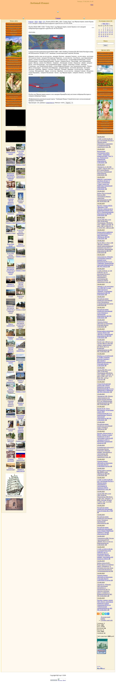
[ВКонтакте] (108, 614)
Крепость (11, 213)
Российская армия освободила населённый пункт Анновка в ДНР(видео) (104, 426)
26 (112, 34)
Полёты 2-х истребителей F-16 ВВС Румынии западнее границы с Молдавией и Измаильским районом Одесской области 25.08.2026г (105, 360)
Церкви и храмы (21, 201)
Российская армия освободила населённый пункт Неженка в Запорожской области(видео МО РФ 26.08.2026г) (104, 313)
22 (103, 34)
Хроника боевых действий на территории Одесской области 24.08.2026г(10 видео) (104, 578)
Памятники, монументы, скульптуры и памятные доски (10, 177)
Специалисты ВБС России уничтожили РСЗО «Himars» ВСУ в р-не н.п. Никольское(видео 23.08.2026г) (105, 542)
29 (103, 36)
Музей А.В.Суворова (10, 189)
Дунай (11, 296)
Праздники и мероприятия (20, 176)
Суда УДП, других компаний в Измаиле (20, 232)
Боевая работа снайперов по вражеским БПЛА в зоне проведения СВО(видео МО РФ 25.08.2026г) (105, 235)
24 (107, 34)
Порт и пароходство (20, 213)
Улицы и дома (10, 165)
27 (99, 36)
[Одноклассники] (98, 614)
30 (105, 36)
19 (44, 21)
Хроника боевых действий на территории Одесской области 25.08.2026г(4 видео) (104, 464)
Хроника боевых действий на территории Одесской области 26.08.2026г (104, 324)
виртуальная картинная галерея (21, 416)
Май (40, 21)
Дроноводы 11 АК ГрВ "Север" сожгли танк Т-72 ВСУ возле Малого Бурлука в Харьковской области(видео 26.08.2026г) (105, 171)
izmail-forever (50, 102)
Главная (58, 18)
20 (99, 34)
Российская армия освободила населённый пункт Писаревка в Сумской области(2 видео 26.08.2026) (105, 302)
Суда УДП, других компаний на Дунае (21, 153)
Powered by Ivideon (21, 126)
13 (99, 32)
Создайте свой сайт (107, 620)
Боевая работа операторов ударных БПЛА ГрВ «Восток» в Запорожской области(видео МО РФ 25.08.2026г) (105, 334)
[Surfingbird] (106, 614)
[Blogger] (101, 614)
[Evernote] (103, 614)
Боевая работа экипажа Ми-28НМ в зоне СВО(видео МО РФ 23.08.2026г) (104, 473)
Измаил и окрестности (10, 285)
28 (101, 36)
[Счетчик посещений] (101, 653)
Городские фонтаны (11, 440)
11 (110, 30)
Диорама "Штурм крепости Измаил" (11, 201)
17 (107, 32)
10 (107, 30)
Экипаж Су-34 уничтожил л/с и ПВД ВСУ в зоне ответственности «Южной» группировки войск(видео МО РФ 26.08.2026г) (105, 290)
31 (107, 36)
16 (105, 32)
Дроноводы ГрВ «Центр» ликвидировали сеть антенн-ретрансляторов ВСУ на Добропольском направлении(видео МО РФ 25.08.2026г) (105, 400)
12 (112, 30)
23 (105, 34)
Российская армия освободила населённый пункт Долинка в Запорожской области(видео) (104, 520)
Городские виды (11, 245)
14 (101, 32)
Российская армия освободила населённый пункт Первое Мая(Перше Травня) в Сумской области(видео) (105, 531)
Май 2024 (105, 23)
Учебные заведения (10, 460)
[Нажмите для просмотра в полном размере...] (47, 49)
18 (110, 32)
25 (110, 34)
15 (103, 32)
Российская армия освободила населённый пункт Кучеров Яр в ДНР (105, 509)
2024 (36, 21)
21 (101, 34)
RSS (92, 5)
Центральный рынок (11, 153)
